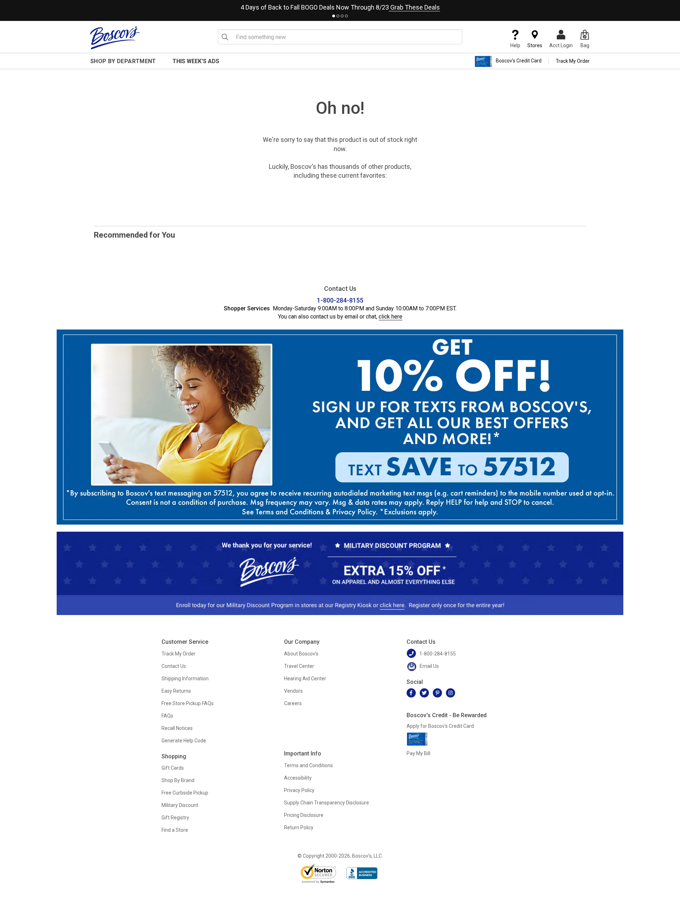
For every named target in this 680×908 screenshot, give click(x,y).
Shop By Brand (178, 780)
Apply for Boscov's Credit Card (440, 726)
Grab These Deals (414, 7)
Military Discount (180, 805)
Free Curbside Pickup (185, 793)
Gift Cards (173, 768)
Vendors (293, 691)
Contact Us (174, 666)
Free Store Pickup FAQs (188, 703)
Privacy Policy (299, 790)
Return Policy (298, 827)
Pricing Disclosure (303, 815)
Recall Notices (177, 728)
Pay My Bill (418, 753)
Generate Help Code (184, 740)
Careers (293, 703)
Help (515, 45)
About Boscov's (301, 654)
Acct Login (561, 45)
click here (390, 316)
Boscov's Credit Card (519, 61)
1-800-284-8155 (340, 300)
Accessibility (298, 778)
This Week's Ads (195, 61)
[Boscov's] (115, 37)
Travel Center (299, 666)
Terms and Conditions (308, 765)
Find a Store (175, 830)
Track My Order (573, 61)
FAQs (167, 716)
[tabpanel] (340, 6)
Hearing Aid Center (305, 678)
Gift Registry (175, 817)
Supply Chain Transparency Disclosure (326, 802)
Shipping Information (185, 678)
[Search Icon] (225, 37)
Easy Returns (176, 691)
